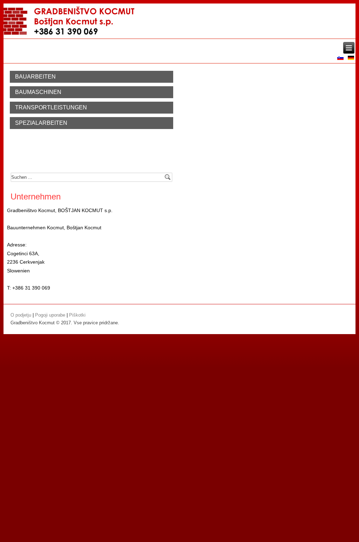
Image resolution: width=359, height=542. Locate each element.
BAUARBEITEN (35, 77)
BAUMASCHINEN (38, 92)
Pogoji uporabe (50, 315)
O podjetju (21, 315)
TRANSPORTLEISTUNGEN (51, 107)
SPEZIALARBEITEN (41, 123)
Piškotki (77, 315)
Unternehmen (36, 196)
